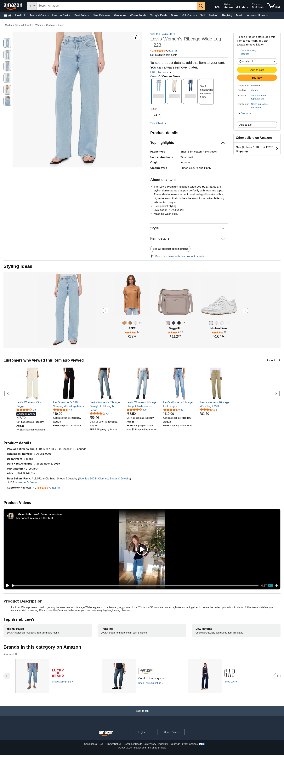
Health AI (20, 15)
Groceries (120, 15)
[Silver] (211, 323)
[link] (32, 404)
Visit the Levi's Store (162, 33)
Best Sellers (81, 15)
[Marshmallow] (135, 323)
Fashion (213, 15)
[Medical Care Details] (48, 15)
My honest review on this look (35, 518)
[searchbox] (117, 5)
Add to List (245, 124)
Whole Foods (138, 15)
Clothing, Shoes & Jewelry (19, 25)
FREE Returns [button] (159, 72)
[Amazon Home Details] (267, 15)
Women (39, 25)
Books (175, 15)
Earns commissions (51, 514)
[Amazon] (13, 6)
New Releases (101, 15)
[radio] (7, 43)
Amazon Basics (61, 15)
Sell (202, 15)
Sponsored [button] (8, 654)
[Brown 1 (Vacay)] (124, 323)
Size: (154, 108)
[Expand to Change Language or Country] (220, 7)
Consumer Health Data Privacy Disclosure (146, 744)
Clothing (50, 25)
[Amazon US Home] (106, 734)
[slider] (135, 585)
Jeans (61, 25)
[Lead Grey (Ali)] (130, 323)
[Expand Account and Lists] (247, 7)
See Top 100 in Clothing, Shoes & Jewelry (104, 478)
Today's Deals (158, 15)
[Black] (179, 323)
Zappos (255, 90)
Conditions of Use (93, 744)
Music (239, 15)
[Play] (7, 585)
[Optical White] (222, 323)
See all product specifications (170, 248)
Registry (227, 15)
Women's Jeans (27, 482)
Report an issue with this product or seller (180, 256)
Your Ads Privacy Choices (184, 744)
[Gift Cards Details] (196, 15)
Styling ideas (17, 266)
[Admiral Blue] (173, 323)
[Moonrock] (168, 323)
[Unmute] (277, 585)
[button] (7, 15)
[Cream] (216, 323)
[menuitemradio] (270, 585)
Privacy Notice (113, 744)
